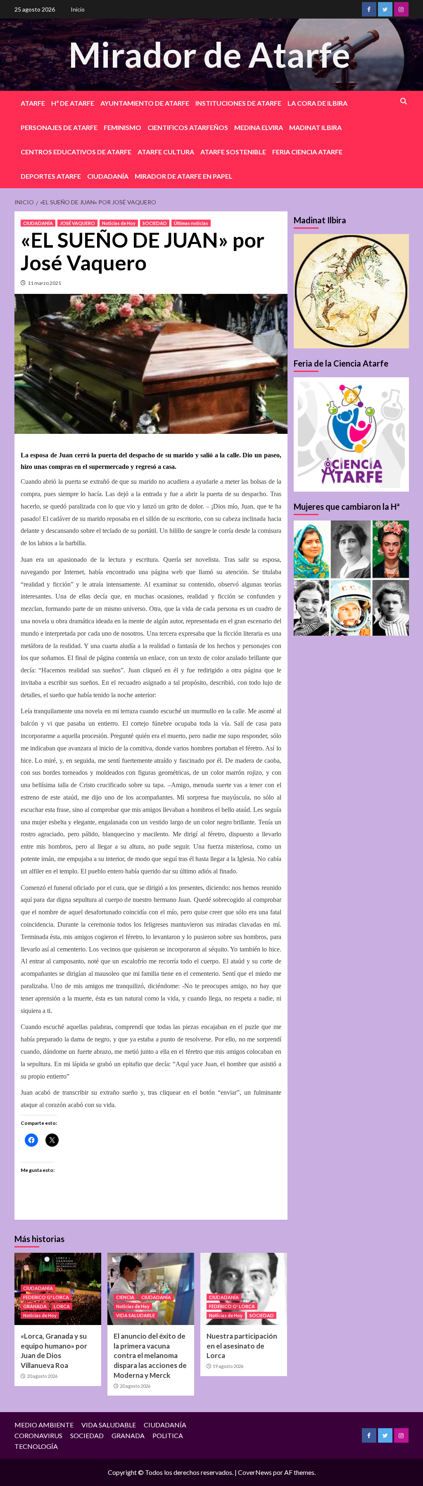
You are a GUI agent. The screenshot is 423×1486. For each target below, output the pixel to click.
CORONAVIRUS (38, 1435)
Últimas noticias (191, 223)
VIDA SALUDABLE (135, 1315)
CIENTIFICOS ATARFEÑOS (187, 127)
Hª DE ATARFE (72, 103)
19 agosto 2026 (228, 1366)
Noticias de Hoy (118, 223)
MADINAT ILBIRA (315, 127)
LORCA (62, 1306)
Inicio (78, 9)
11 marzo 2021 (44, 283)
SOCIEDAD (155, 223)
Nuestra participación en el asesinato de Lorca (242, 1346)
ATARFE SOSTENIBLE (233, 152)
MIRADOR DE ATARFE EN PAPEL (184, 176)
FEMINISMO (122, 127)
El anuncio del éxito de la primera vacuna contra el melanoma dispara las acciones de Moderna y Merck (150, 1356)
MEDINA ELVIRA (258, 127)
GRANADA (35, 1306)
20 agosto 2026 (42, 1376)
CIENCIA (125, 1297)
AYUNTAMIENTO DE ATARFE (144, 103)
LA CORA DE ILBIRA (317, 103)
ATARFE (33, 103)
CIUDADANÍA (107, 176)
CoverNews (255, 1472)
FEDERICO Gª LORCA (46, 1297)
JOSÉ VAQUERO (77, 223)
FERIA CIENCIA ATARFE (307, 152)
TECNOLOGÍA (36, 1446)
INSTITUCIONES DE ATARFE (238, 103)
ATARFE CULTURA (166, 152)
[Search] (404, 101)
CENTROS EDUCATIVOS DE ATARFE (76, 152)
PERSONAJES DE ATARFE (59, 127)
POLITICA (167, 1435)
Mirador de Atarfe (209, 54)
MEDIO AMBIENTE (44, 1425)
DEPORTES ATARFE (51, 176)
